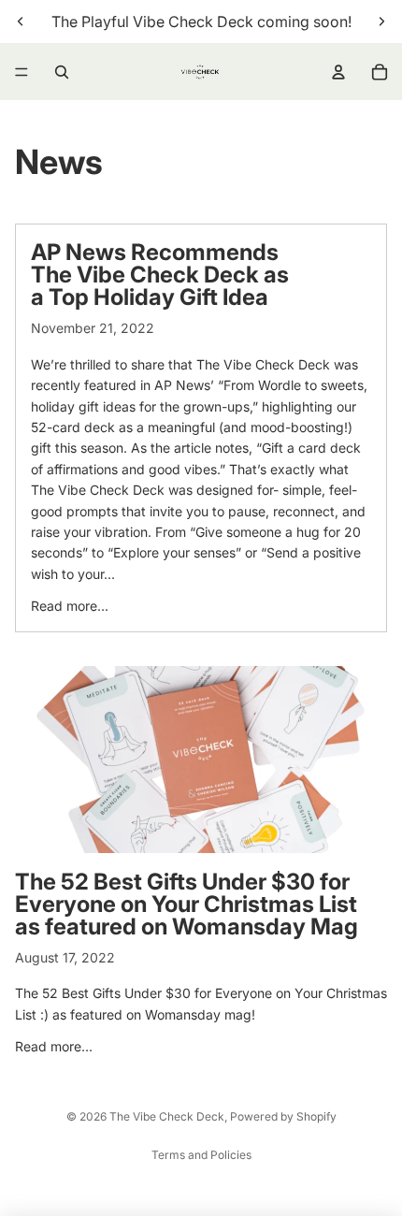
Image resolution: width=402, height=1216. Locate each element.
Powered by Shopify (283, 1116)
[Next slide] (381, 21)
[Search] (61, 72)
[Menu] (21, 72)
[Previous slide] (20, 21)
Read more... (69, 606)
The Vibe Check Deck (166, 1116)
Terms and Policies (201, 1155)
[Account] (338, 72)
